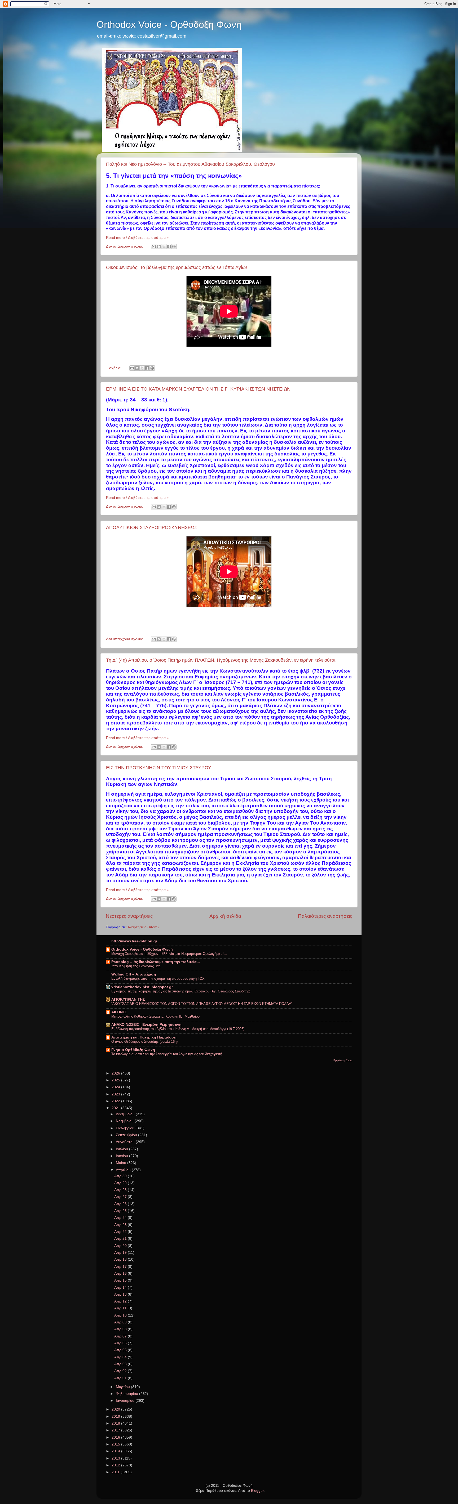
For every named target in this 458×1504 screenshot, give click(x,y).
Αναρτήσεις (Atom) (143, 927)
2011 (116, 1472)
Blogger (257, 1491)
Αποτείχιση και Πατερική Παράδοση (144, 1037)
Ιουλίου (122, 1149)
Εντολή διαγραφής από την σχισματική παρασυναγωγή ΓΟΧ (158, 979)
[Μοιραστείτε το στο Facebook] (168, 246)
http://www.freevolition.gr (134, 941)
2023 (116, 1094)
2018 (116, 1423)
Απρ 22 (121, 1232)
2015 (116, 1444)
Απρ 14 (121, 1288)
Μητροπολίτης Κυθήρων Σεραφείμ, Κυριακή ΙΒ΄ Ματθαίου (155, 1016)
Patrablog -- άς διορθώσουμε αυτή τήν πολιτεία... (155, 962)
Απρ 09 (121, 1322)
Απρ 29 (121, 1183)
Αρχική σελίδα (225, 916)
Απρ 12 (121, 1301)
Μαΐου (121, 1163)
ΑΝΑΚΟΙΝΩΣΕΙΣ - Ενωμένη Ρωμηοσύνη (146, 1025)
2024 (116, 1087)
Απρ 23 (121, 1225)
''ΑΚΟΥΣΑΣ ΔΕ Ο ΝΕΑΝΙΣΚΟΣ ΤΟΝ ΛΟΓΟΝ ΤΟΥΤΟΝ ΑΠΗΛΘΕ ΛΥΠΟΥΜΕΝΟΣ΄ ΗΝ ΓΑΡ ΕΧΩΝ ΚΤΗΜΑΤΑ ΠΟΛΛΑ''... (203, 1004)
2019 (116, 1416)
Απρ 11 (120, 1308)
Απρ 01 (121, 1378)
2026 (116, 1073)
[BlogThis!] (158, 246)
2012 (116, 1465)
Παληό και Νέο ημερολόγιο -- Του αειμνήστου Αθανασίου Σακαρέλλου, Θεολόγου (190, 164)
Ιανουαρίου (125, 1401)
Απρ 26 (121, 1204)
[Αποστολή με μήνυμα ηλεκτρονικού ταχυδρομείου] (153, 246)
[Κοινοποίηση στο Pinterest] (174, 246)
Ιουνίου (122, 1156)
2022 (116, 1101)
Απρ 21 (121, 1239)
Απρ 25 (121, 1211)
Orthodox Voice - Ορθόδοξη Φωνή (168, 24)
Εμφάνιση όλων (342, 1060)
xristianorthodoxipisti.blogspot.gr (142, 987)
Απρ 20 (121, 1246)
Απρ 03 (121, 1364)
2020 (116, 1409)
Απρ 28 (121, 1190)
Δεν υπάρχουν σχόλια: (125, 246)
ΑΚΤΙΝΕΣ (119, 1012)
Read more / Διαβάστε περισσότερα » (137, 238)
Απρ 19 (121, 1253)
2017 (116, 1430)
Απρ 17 (121, 1267)
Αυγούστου (126, 1142)
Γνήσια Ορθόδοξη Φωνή (133, 1050)
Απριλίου (124, 1170)
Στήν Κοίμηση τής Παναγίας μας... (137, 966)
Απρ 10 (121, 1315)
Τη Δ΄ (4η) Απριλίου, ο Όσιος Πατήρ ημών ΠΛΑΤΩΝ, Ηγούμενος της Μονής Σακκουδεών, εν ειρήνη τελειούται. (221, 660)
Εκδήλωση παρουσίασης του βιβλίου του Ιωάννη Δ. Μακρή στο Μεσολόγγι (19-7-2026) (177, 1029)
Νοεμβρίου (125, 1121)
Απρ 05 (121, 1350)
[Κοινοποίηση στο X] (163, 246)
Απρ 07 (121, 1336)
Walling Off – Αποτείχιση (133, 974)
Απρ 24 (121, 1218)
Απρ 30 (121, 1176)
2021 (116, 1108)
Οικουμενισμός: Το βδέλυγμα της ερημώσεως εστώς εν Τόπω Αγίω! (176, 267)
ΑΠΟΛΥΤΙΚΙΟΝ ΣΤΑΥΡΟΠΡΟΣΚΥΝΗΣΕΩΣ (151, 527)
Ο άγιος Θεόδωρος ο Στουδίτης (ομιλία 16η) (144, 1042)
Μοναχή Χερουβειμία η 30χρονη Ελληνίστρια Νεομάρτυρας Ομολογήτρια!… (169, 954)
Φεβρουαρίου (127, 1394)
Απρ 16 (121, 1273)
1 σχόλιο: (114, 368)
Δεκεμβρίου (126, 1114)
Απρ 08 (121, 1329)
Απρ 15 (121, 1280)
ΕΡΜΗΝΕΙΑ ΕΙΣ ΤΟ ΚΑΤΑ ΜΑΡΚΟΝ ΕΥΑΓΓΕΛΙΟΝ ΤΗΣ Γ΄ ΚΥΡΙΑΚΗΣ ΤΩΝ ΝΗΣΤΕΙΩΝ (198, 389)
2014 (116, 1451)
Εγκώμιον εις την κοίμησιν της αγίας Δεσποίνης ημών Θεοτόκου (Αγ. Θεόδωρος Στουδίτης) (180, 991)
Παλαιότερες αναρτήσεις (325, 916)
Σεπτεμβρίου (127, 1135)
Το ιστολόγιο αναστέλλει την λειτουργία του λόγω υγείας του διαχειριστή (166, 1054)
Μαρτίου (123, 1387)
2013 (116, 1458)
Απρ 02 (121, 1371)
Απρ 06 (121, 1343)
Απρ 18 (121, 1259)
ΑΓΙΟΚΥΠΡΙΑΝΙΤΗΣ (128, 999)
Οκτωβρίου (125, 1128)
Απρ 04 (121, 1357)
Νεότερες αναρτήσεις (129, 916)
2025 (116, 1080)
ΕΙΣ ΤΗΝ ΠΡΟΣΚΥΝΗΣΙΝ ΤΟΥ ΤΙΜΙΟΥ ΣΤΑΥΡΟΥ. (159, 767)
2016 (116, 1437)
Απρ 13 (121, 1294)
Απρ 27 (121, 1197)
